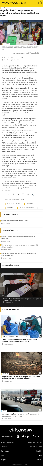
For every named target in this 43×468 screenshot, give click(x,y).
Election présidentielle (27, 207)
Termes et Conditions (35, 442)
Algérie (5, 374)
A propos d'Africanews (8, 442)
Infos (4, 8)
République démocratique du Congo (15, 336)
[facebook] (33, 436)
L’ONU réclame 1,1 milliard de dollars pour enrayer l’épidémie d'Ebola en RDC (19, 340)
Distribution (5, 451)
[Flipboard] (28, 436)
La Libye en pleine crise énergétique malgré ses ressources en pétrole (20, 415)
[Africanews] (14, 3)
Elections (29, 204)
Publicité (39, 451)
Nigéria (6, 43)
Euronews (39, 460)
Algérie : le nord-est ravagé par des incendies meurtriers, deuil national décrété (21, 378)
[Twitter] (23, 436)
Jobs (2, 455)
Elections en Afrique (14, 204)
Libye (4, 411)
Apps (40, 455)
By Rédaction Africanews (9, 58)
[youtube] (18, 436)
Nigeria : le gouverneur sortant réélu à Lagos (14, 220)
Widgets (3, 460)
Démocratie (10, 207)
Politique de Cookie (36, 447)
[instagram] (38, 436)
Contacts (4, 447)
